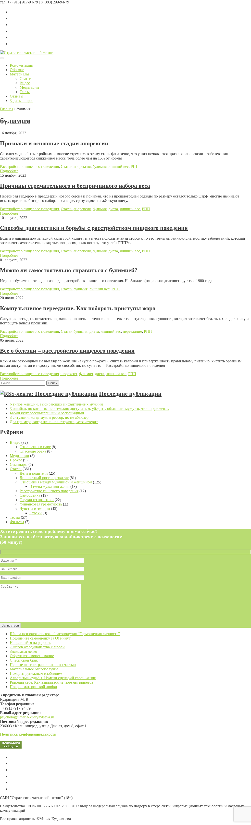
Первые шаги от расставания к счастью (43, 665)
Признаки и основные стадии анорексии (54, 143)
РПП (135, 166)
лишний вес (119, 166)
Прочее (16, 460)
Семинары (18, 464)
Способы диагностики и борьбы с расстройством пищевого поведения (94, 228)
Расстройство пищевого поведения (29, 166)
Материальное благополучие (34, 669)
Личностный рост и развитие (44, 478)
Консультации (21, 65)
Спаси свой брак (24, 660)
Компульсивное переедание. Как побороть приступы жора (77, 308)
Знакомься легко (23, 651)
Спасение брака (33, 451)
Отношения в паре (35, 447)
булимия (100, 166)
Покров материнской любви (33, 687)
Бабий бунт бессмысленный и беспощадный (47, 413)
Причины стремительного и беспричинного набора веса (75, 186)
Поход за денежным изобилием (36, 673)
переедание (132, 331)
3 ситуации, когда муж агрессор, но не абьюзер (49, 417)
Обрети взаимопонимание (32, 656)
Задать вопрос (21, 101)
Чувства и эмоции (35, 508)
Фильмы (17, 522)
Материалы (19, 74)
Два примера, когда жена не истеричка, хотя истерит (54, 422)
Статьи (25, 78)
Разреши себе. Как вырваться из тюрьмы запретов (51, 682)
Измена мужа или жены (49, 486)
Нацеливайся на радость (30, 642)
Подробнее (9, 171)
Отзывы (16, 96)
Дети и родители (34, 473)
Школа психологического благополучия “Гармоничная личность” (65, 634)
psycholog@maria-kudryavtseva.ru (27, 717)
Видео (25, 83)
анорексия (82, 166)
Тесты (25, 92)
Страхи (35, 513)
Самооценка (30, 495)
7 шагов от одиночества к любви (37, 647)
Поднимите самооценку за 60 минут (40, 638)
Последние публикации (130, 394)
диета (113, 209)
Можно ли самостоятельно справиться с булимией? (69, 270)
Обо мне (17, 70)
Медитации (29, 87)
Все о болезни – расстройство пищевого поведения (67, 350)
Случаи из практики (37, 500)
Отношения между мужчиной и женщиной (56, 482)
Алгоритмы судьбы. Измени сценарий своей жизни (53, 678)
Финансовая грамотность (41, 504)
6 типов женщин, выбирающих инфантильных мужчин (56, 404)
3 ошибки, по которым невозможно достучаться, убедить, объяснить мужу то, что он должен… (89, 408)
